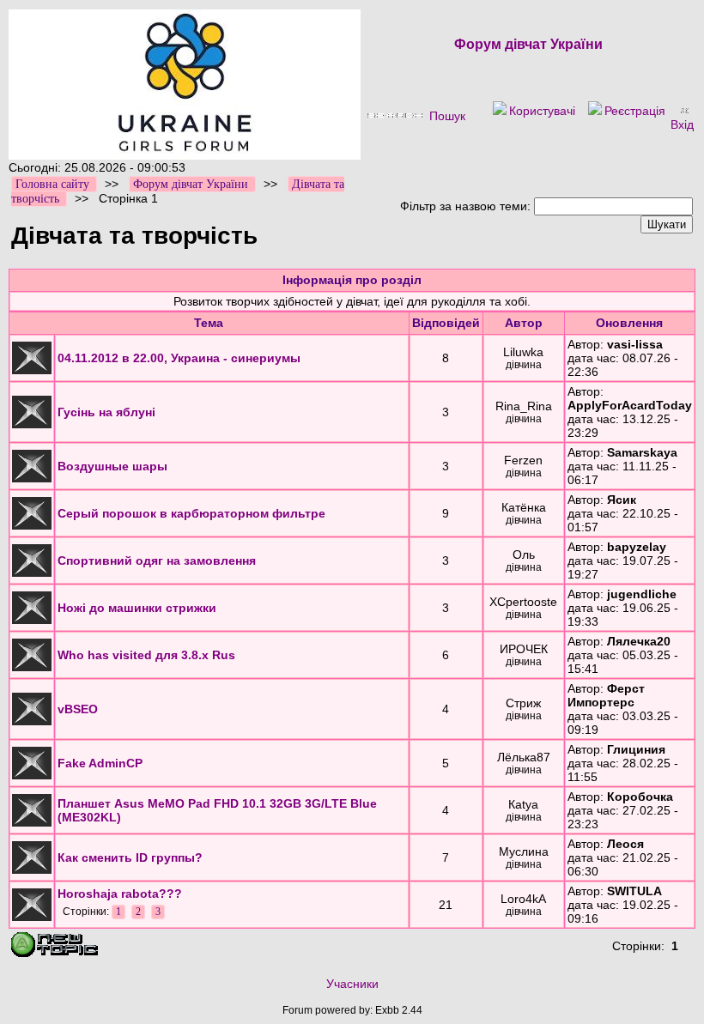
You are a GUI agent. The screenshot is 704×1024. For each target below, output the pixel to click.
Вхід (682, 124)
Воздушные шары (112, 466)
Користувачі (542, 111)
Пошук (447, 116)
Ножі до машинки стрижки (137, 608)
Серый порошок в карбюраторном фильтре (191, 513)
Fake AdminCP (100, 763)
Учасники (352, 984)
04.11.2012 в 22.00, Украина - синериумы (179, 358)
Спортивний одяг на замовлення (157, 560)
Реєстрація (634, 111)
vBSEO (78, 709)
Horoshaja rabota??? (120, 893)
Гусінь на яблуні (106, 412)
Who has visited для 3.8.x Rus (146, 655)
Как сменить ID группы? (130, 857)
